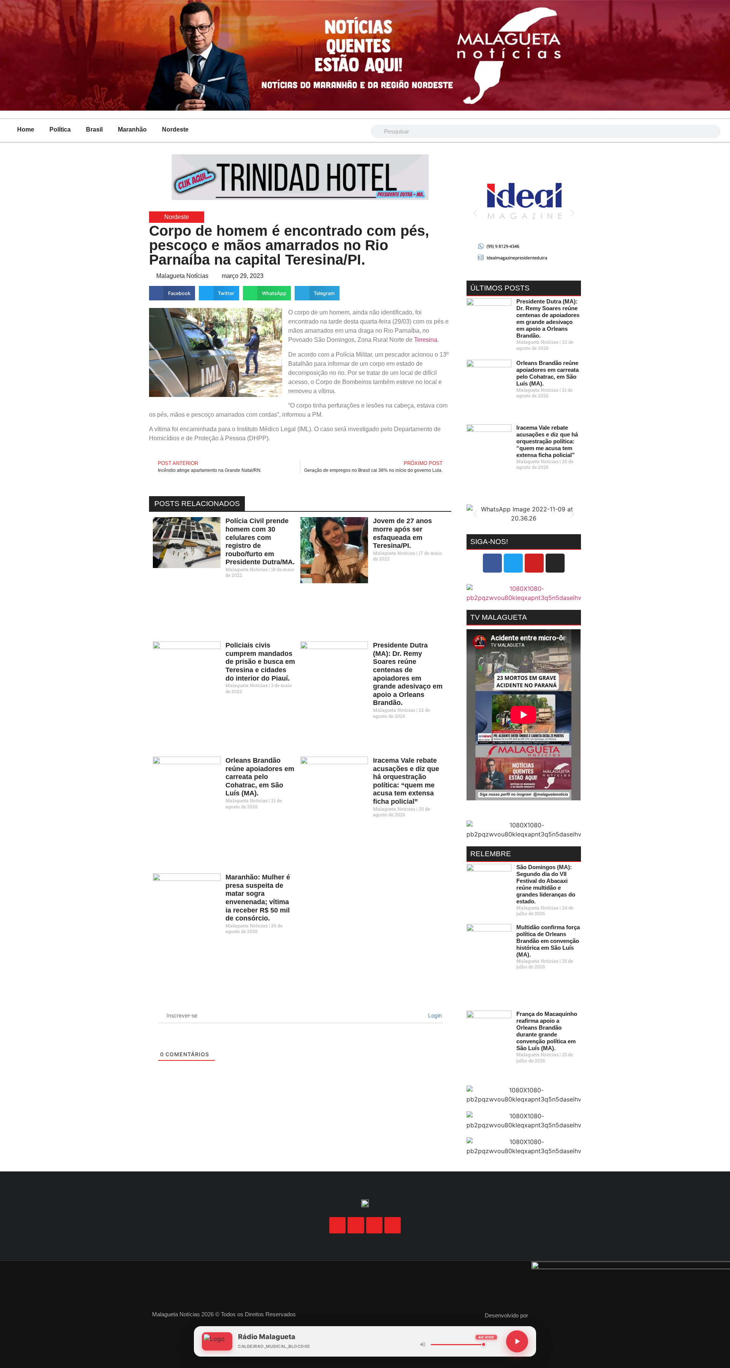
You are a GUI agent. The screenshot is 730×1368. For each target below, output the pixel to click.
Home (25, 129)
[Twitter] (513, 563)
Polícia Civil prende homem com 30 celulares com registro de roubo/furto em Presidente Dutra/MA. (260, 541)
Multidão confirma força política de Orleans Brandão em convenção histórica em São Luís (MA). (548, 941)
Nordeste (175, 129)
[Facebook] (492, 563)
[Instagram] (555, 563)
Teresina (425, 339)
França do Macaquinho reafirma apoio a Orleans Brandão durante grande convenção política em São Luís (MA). (546, 1031)
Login (434, 1015)
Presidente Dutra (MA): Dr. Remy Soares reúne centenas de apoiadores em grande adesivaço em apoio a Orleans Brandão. (408, 673)
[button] (172, 293)
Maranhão (132, 129)
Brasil (94, 129)
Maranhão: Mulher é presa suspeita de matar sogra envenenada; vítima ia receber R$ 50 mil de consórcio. (257, 897)
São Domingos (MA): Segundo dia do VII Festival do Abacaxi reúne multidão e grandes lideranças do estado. (545, 884)
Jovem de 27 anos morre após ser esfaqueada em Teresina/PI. (402, 533)
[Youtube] (534, 563)
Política (60, 129)
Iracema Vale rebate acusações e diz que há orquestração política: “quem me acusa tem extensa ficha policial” (406, 781)
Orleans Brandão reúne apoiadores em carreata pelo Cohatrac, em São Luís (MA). (259, 777)
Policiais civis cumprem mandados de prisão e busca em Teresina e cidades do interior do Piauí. (260, 661)
